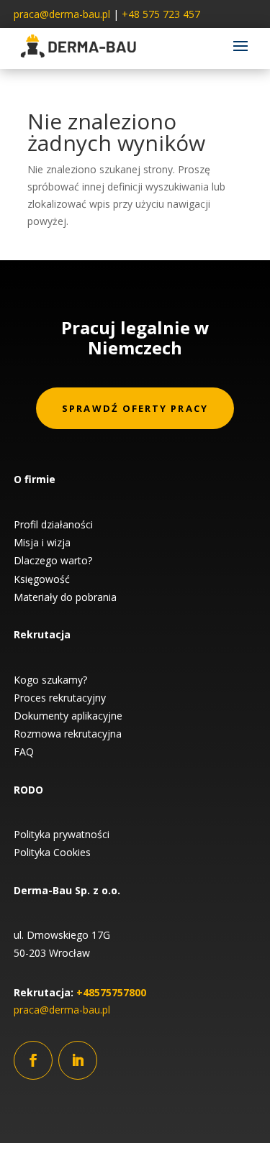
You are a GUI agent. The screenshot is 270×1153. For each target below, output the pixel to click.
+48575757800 (111, 992)
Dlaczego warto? (53, 560)
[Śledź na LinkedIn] (77, 1060)
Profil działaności (53, 524)
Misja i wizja (42, 542)
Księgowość (42, 579)
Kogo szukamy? (50, 679)
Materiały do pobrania (65, 597)
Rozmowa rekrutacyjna (68, 733)
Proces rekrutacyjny (60, 697)
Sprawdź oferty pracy (135, 408)
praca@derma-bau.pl (62, 14)
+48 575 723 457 (161, 14)
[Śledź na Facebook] (33, 1060)
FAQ (24, 751)
